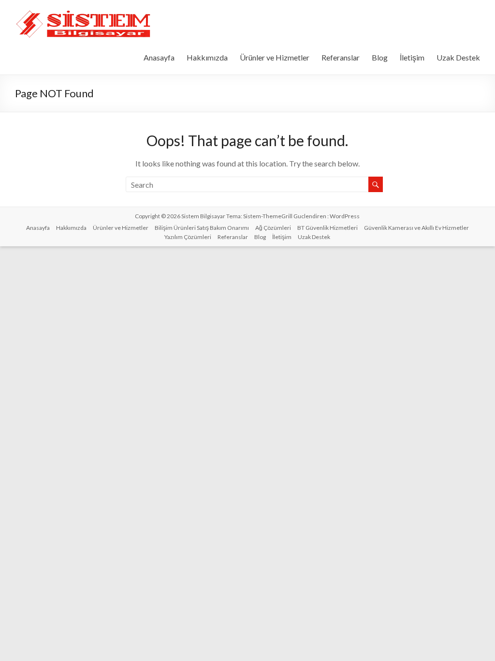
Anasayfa (159, 57)
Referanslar (340, 57)
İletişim (412, 57)
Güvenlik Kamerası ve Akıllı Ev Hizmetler (416, 227)
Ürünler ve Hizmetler (274, 57)
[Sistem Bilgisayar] (84, 11)
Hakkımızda (207, 57)
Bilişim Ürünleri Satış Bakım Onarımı (202, 227)
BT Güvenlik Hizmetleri (327, 227)
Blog (380, 57)
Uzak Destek (458, 57)
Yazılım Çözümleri (187, 236)
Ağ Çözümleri (273, 227)
